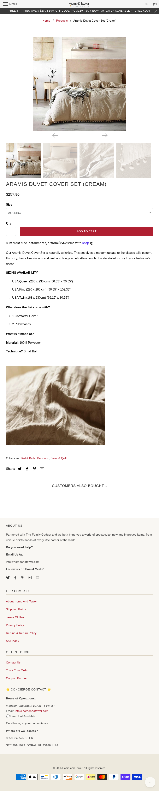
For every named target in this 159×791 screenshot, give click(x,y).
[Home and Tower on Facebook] (15, 578)
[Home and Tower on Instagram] (30, 578)
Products (62, 20)
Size (9, 204)
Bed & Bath (28, 458)
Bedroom (43, 458)
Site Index (12, 641)
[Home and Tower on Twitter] (8, 578)
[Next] (104, 135)
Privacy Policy (15, 625)
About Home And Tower (21, 601)
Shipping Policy (16, 609)
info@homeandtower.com (31, 711)
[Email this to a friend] (41, 469)
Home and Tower (72, 768)
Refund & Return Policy (21, 633)
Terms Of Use (15, 617)
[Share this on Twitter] (19, 469)
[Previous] (54, 135)
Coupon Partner (16, 678)
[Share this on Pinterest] (34, 469)
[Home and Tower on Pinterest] (23, 578)
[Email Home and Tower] (38, 578)
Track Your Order (17, 670)
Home (46, 20)
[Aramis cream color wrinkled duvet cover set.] (79, 84)
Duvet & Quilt (59, 458)
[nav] (10, 4)
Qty (8, 223)
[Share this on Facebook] (26, 469)
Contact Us (13, 662)
